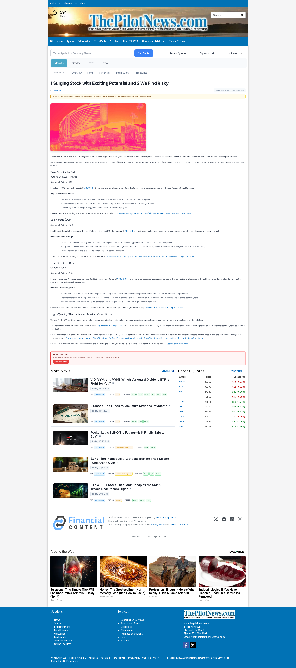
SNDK (158, 474)
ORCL (181, 421)
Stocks (76, 63)
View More (167, 370)
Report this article (61, 362)
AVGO (134, 395)
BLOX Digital (224, 658)
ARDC (134, 421)
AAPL (181, 386)
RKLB (146, 447)
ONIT (135, 500)
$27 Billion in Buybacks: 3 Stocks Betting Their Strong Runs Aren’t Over (129, 460)
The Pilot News (75, 658)
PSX (151, 474)
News (90, 72)
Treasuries (141, 72)
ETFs (91, 63)
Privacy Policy (158, 524)
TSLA (181, 426)
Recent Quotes (178, 53)
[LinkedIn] (232, 523)
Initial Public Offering (124, 447)
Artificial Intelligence (124, 474)
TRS (148, 500)
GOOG (182, 401)
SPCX (153, 447)
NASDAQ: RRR (89, 188)
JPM (158, 395)
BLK (140, 395)
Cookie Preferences (68, 661)
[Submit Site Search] (242, 15)
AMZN (182, 381)
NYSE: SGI (128, 231)
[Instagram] (240, 523)
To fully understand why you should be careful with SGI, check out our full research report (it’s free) (150, 256)
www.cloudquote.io (166, 517)
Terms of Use (119, 658)
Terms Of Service (179, 524)
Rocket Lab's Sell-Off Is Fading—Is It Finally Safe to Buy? (127, 434)
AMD (181, 391)
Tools (106, 63)
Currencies (105, 72)
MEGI (146, 421)
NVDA (182, 416)
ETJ (140, 421)
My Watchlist (207, 53)
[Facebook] (223, 523)
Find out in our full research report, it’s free (164, 307)
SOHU (142, 500)
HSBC (146, 395)
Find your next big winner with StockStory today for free (90, 338)
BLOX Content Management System (195, 658)
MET (146, 474)
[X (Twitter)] (215, 523)
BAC (181, 396)
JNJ (152, 395)
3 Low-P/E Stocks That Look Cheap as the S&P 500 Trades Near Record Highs (127, 487)
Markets (59, 63)
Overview (76, 72)
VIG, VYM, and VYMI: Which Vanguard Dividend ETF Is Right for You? (129, 381)
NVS (164, 395)
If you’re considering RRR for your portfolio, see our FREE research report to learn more (152, 213)
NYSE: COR (122, 279)
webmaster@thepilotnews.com (208, 637)
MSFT (181, 411)
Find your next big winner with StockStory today (137, 338)
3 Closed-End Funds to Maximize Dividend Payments (130, 406)
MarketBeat (99, 395)
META (181, 406)
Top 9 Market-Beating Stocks (110, 325)
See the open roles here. (177, 343)
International (123, 72)
